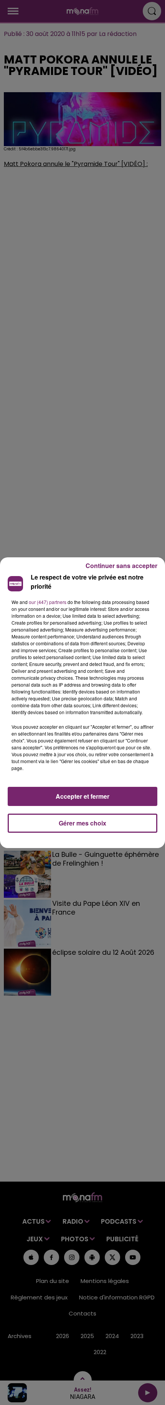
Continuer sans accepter (121, 565)
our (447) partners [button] (47, 602)
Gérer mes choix (82, 823)
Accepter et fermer (82, 796)
